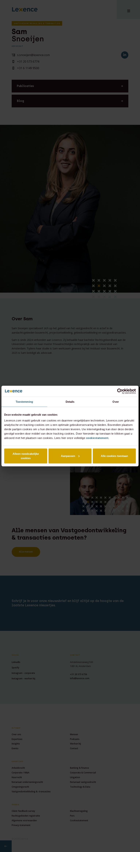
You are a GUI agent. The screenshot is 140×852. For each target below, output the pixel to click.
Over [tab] (115, 401)
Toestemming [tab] (24, 401)
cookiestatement (97, 437)
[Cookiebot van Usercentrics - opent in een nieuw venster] (120, 391)
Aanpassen (68, 455)
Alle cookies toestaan (114, 455)
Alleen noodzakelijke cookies (26, 455)
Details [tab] (70, 401)
